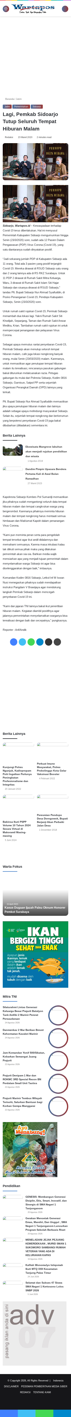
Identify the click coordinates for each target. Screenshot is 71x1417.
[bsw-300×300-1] (30, 1176)
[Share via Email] (48, 642)
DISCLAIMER (11, 1386)
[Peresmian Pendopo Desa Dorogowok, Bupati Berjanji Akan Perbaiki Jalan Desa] (52, 803)
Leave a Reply (35, 852)
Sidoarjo (37, 106)
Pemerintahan (21, 106)
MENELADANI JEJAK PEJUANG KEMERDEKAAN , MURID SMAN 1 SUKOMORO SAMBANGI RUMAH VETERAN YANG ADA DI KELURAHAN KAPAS (45, 1247)
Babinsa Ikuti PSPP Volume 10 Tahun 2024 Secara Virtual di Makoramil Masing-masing (17, 828)
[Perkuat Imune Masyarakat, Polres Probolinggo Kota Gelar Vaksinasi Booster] (52, 751)
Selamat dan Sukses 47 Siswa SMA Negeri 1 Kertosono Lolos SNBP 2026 (44, 1286)
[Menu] (4, 9)
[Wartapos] (33, 8)
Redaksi (9, 137)
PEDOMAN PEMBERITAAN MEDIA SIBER (44, 1386)
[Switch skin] (60, 10)
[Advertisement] (35, 56)
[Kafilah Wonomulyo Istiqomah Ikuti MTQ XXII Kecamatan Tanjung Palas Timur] (13, 1270)
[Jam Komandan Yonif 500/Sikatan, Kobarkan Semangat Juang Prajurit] (58, 1061)
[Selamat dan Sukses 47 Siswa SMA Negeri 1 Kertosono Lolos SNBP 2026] (13, 1288)
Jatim (19, 99)
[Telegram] (40, 642)
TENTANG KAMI (42, 1392)
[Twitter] (22, 642)
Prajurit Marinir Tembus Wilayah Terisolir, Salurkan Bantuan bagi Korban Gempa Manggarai (22, 1102)
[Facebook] (13, 642)
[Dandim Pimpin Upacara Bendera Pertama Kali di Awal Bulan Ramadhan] (13, 472)
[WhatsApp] (31, 642)
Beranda (9, 99)
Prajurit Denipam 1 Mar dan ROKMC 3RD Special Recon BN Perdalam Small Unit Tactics (22, 1079)
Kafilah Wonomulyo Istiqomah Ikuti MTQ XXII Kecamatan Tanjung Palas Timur (44, 1269)
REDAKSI (25, 1392)
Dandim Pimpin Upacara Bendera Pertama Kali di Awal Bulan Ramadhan (45, 474)
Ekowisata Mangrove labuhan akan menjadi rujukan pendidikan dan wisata (46, 451)
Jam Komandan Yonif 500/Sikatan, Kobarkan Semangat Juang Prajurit (24, 1056)
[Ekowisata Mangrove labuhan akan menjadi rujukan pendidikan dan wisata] (13, 450)
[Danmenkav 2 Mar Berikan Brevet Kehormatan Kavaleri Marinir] (58, 1038)
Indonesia (59, 1380)
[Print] (57, 642)
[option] (35, 895)
